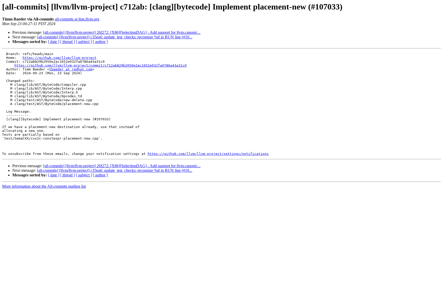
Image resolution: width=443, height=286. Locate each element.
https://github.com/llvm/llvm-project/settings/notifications (208, 154)
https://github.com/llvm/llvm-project (59, 58)
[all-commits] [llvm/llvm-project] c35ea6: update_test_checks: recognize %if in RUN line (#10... (114, 37)
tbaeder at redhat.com (70, 69)
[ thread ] (67, 41)
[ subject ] (84, 41)
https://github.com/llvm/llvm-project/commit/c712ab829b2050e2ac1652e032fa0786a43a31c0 (100, 65)
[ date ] (53, 41)
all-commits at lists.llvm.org (77, 19)
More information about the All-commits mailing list (44, 186)
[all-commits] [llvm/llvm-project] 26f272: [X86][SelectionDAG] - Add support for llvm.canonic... (121, 32)
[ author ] (100, 41)
